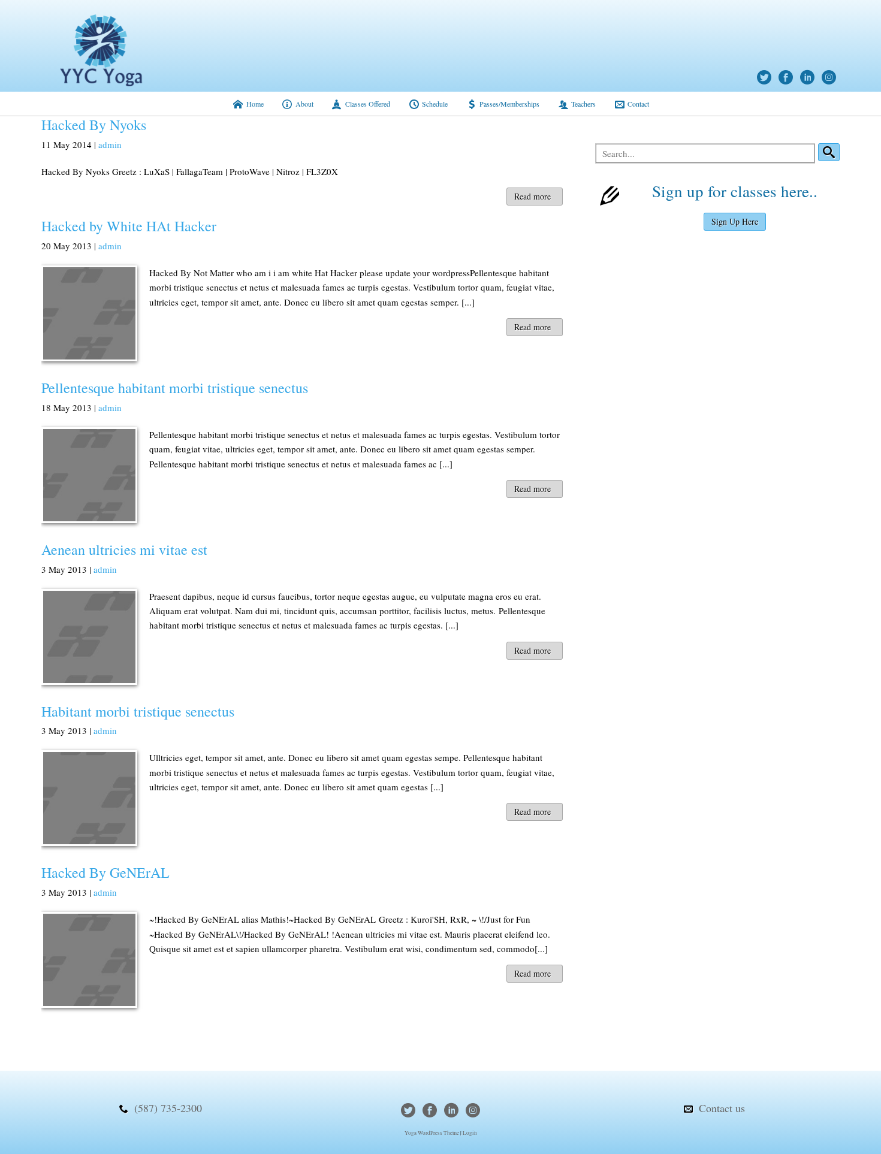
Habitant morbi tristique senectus (137, 711)
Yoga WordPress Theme (432, 1133)
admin (110, 144)
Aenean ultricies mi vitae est (124, 549)
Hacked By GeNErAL (105, 872)
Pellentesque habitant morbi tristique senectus (174, 387)
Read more (532, 196)
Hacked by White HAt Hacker (128, 225)
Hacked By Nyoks (93, 124)
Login (470, 1133)
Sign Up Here (734, 221)
